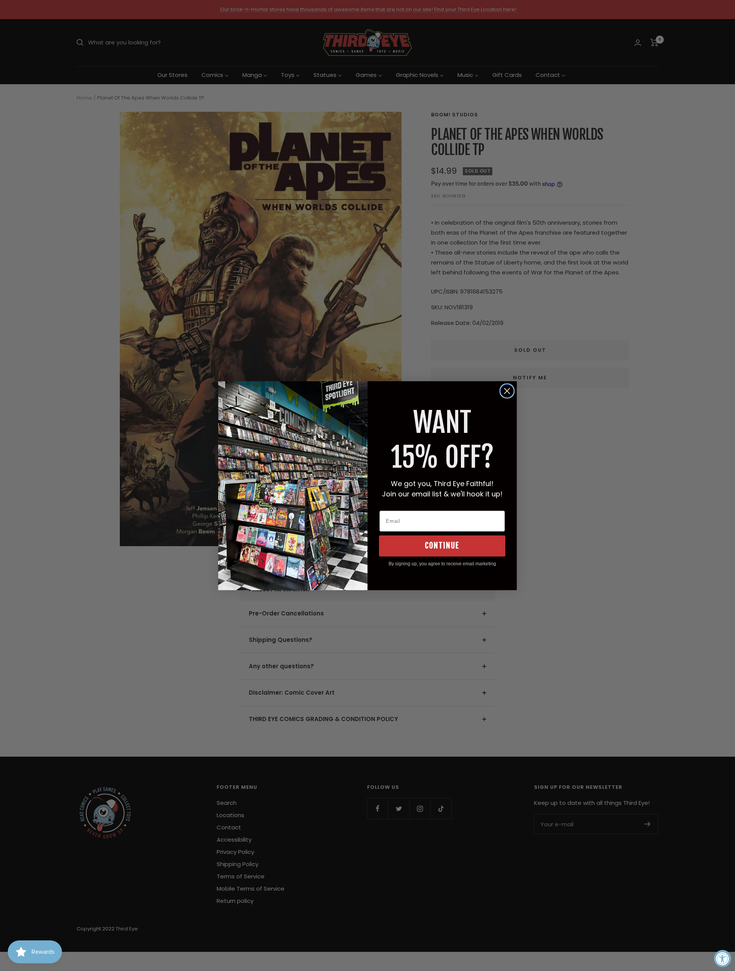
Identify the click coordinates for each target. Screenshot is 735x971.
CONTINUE (442, 545)
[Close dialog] (507, 391)
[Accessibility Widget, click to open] (722, 958)
